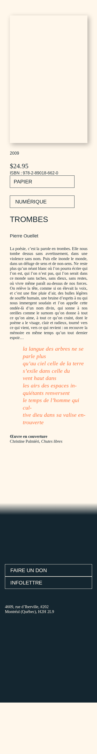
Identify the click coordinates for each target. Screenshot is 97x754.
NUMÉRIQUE (31, 202)
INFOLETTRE (26, 583)
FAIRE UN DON (28, 570)
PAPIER (23, 181)
